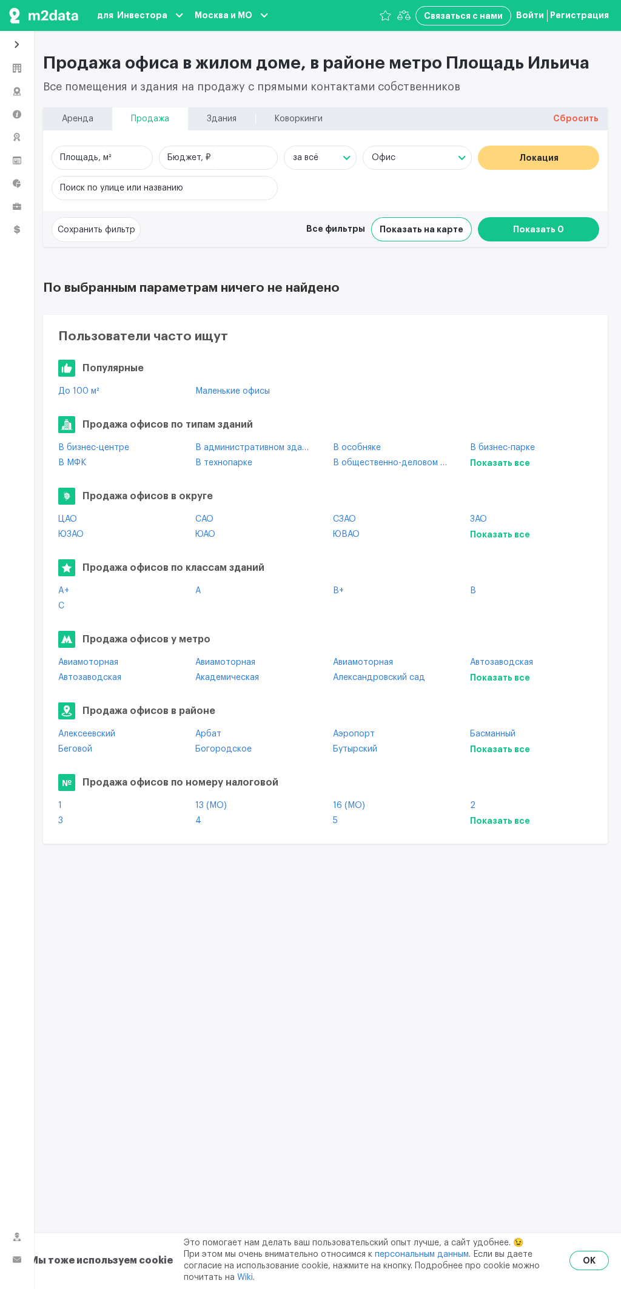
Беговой (75, 749)
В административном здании (254, 447)
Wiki (245, 1277)
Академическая (227, 677)
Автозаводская (501, 662)
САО (204, 519)
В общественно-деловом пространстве (392, 463)
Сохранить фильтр (96, 230)
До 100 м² (78, 391)
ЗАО (478, 519)
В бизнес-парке (502, 447)
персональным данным (422, 1254)
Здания (222, 119)
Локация (539, 157)
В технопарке (223, 463)
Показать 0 (538, 229)
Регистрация (579, 15)
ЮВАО (346, 534)
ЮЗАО (71, 534)
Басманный (492, 734)
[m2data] (43, 15)
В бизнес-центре (93, 447)
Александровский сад (379, 677)
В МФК (72, 463)
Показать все (500, 463)
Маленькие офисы (232, 391)
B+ (338, 591)
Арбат (208, 734)
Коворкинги (298, 119)
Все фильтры (335, 228)
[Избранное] (385, 15)
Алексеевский (86, 734)
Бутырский (355, 749)
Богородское (223, 749)
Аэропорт (354, 734)
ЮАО (205, 534)
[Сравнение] (404, 15)
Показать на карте (421, 229)
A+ (63, 591)
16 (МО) (349, 805)
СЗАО (344, 519)
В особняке (357, 447)
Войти (530, 15)
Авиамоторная (88, 662)
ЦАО (67, 519)
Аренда (77, 119)
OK (589, 1260)
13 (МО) (211, 805)
